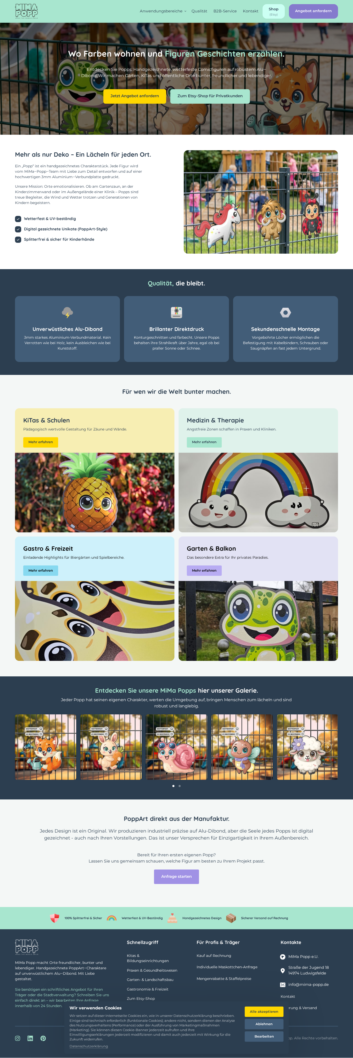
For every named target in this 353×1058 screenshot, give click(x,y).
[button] (326, 747)
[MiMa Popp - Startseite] (26, 11)
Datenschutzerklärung (89, 1046)
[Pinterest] (45, 1038)
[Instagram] (19, 1038)
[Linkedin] (32, 1038)
